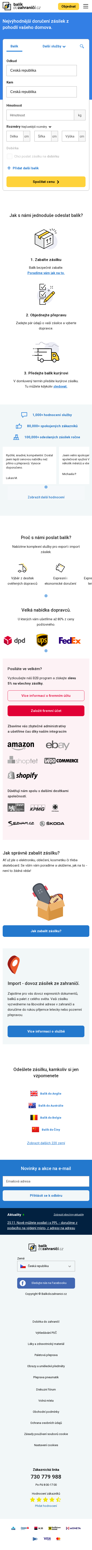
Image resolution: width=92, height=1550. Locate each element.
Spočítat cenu (44, 182)
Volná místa (46, 1400)
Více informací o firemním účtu (46, 696)
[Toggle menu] (86, 6)
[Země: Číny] (35, 1129)
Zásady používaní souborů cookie (46, 1434)
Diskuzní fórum (46, 1389)
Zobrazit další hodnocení (46, 497)
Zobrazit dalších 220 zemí (46, 1143)
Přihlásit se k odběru (46, 1196)
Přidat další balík (23, 168)
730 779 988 (46, 1477)
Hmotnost (14, 105)
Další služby (52, 46)
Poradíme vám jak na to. (46, 273)
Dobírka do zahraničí (46, 1321)
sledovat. (60, 386)
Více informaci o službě (46, 1031)
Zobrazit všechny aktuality (69, 1214)
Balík (14, 46)
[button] (34, 1266)
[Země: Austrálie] (32, 1105)
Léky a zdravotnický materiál (46, 1344)
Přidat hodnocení (46, 1506)
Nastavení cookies (46, 1445)
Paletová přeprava (46, 1355)
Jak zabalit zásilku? (46, 931)
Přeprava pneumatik (46, 1377)
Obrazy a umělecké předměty (46, 1366)
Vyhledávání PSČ (46, 1332)
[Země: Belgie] (34, 1117)
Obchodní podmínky (46, 1411)
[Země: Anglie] (34, 1093)
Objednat (68, 6)
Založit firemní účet (46, 711)
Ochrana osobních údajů (46, 1423)
